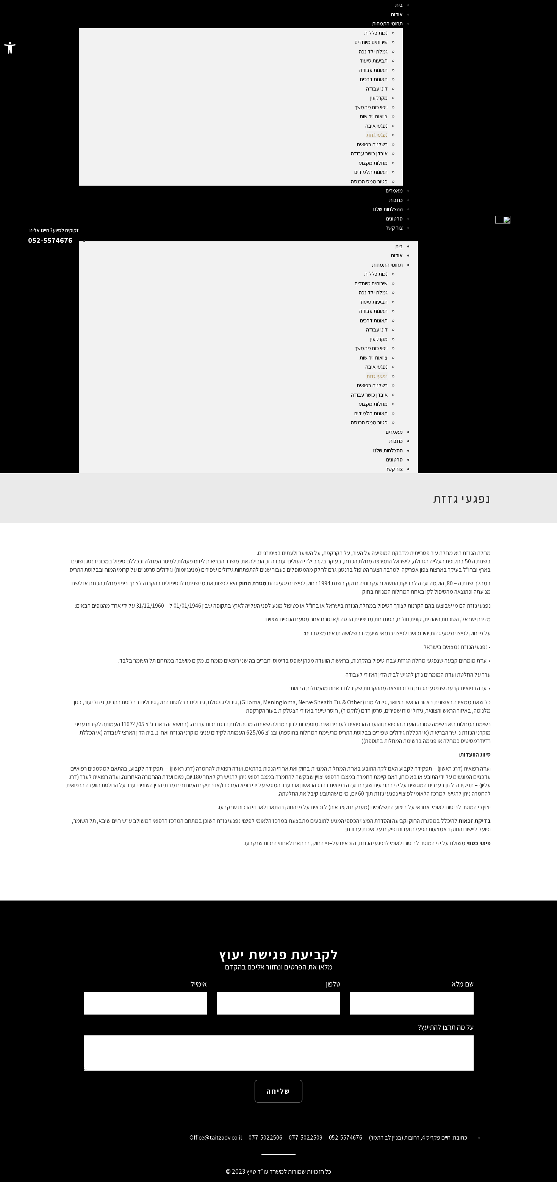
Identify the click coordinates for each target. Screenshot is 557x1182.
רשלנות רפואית (372, 144)
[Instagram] (278, 1117)
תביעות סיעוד (374, 60)
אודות (397, 255)
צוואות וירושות (374, 116)
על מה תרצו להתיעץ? (446, 1028)
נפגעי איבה (376, 125)
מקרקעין (379, 97)
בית (399, 246)
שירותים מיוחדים (371, 41)
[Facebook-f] (295, 1117)
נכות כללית (376, 32)
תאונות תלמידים (371, 171)
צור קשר (394, 227)
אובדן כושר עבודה (369, 153)
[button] (10, 48)
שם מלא (462, 984)
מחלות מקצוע (373, 162)
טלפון (332, 984)
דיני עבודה (377, 88)
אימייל (198, 984)
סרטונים (394, 459)
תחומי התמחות (387, 23)
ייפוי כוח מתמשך (371, 107)
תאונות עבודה (373, 69)
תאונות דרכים (374, 79)
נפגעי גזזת (377, 134)
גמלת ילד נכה (373, 51)
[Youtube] (261, 1117)
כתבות (396, 440)
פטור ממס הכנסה (369, 181)
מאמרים (394, 431)
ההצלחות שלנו (388, 450)
